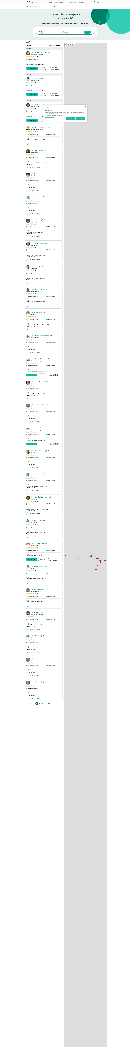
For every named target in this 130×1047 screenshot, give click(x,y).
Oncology (41, 6)
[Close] (85, 106)
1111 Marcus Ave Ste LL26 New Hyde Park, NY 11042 (37, 671)
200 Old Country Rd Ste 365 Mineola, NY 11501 (36, 232)
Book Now (42, 375)
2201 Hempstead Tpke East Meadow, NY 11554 (36, 486)
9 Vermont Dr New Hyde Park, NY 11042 (34, 601)
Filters (28, 42)
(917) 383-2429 (31, 375)
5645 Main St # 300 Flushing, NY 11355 (34, 90)
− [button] (65, 46)
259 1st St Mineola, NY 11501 (32, 209)
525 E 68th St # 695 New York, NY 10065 (35, 64)
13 (49, 704)
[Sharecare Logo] (32, 2)
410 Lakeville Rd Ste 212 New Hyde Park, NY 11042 (37, 509)
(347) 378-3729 (32, 120)
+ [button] (65, 44)
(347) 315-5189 (32, 94)
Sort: (54, 45)
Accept (81, 118)
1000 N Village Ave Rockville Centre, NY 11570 (36, 578)
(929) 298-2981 (31, 559)
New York (47, 6)
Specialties (35, 6)
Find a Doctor (29, 6)
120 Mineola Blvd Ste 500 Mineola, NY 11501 (35, 139)
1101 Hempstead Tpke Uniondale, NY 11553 (35, 348)
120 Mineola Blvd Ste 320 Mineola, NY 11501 (35, 278)
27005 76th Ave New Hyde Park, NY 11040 (35, 624)
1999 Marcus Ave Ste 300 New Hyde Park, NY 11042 (37, 324)
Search (95, 2)
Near (63, 31)
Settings (50, 118)
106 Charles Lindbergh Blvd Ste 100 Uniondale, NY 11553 (38, 163)
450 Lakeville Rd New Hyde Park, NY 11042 (35, 393)
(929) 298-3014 (31, 444)
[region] (65, 113)
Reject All (71, 118)
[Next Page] (51, 703)
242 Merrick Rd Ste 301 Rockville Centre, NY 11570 (37, 532)
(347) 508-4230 (32, 68)
